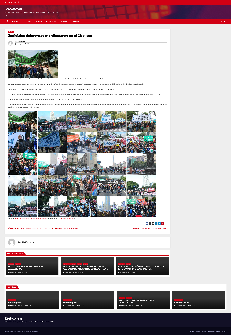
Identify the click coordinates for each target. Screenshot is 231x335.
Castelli (26, 21)
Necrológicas (51, 21)
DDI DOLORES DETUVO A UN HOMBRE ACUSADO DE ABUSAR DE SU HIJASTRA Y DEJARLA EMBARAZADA (84, 268)
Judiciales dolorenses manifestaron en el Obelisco (31, 218)
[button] (221, 21)
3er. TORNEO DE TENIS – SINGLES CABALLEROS (25, 267)
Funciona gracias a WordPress (13, 331)
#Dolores (30, 44)
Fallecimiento (181, 302)
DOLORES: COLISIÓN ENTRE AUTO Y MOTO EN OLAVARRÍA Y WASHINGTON (141, 267)
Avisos (64, 21)
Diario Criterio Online (67, 218)
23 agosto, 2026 (125, 306)
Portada (79, 264)
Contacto (75, 21)
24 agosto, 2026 (14, 306)
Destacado (11, 264)
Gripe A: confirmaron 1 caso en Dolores (149, 228)
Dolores (16, 21)
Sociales (38, 21)
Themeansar (34, 331)
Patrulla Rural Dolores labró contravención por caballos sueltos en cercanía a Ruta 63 (44, 228)
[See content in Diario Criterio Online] (33, 63)
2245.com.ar (13, 9)
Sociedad (85, 264)
